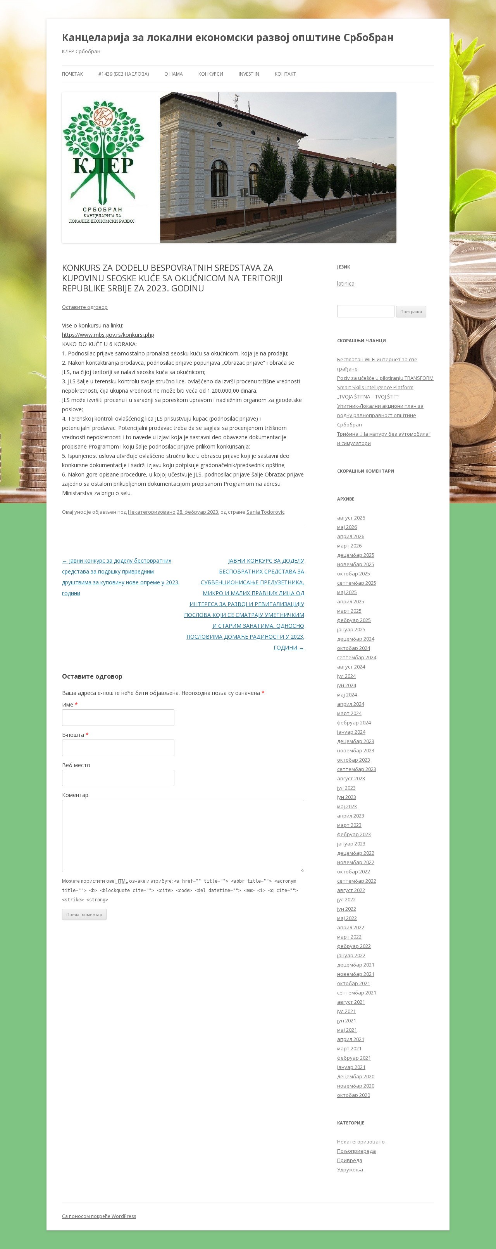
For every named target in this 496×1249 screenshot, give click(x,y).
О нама (173, 74)
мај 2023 (347, 806)
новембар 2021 (355, 973)
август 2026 (351, 517)
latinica (346, 283)
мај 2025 (347, 592)
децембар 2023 (355, 741)
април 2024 (350, 703)
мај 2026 (347, 526)
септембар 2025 (356, 582)
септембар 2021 (356, 992)
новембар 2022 (355, 862)
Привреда (349, 1160)
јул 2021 (346, 1011)
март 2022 (349, 936)
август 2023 (351, 778)
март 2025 (349, 610)
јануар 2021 (351, 1067)
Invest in (249, 74)
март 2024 (349, 713)
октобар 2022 (353, 871)
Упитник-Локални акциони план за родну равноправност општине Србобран (380, 415)
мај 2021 (347, 1029)
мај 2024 (347, 694)
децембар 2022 (355, 852)
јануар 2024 (351, 731)
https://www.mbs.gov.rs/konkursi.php (108, 334)
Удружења (350, 1169)
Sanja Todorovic (265, 511)
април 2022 (350, 927)
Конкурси (210, 74)
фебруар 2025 (354, 620)
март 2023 (349, 824)
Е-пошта (75, 734)
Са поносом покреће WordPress (99, 1216)
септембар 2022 (356, 880)
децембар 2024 (355, 638)
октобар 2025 (353, 573)
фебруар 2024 (354, 722)
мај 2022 (347, 918)
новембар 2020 (355, 1085)
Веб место (76, 765)
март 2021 (349, 1048)
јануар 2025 (351, 629)
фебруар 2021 (354, 1057)
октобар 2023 (353, 759)
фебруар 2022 (354, 945)
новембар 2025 (355, 564)
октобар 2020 (353, 1094)
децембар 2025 (355, 554)
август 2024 (351, 666)
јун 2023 (346, 796)
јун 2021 (346, 1020)
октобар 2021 (353, 983)
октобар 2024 (353, 647)
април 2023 (350, 815)
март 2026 (349, 545)
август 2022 (351, 890)
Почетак (72, 74)
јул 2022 (346, 899)
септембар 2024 (356, 657)
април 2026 (350, 536)
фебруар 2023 (354, 834)
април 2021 (350, 1039)
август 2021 (351, 1001)
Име (70, 704)
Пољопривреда (356, 1150)
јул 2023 (346, 787)
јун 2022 (346, 908)
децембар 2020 (355, 1076)
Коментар (75, 795)
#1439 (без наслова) (123, 74)
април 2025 (350, 601)
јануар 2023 (351, 843)
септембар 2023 (356, 769)
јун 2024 (346, 685)
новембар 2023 (355, 750)
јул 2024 (346, 675)
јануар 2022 (351, 955)
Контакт (285, 74)
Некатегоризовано (152, 511)
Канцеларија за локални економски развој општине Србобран (228, 37)
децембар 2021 (355, 964)
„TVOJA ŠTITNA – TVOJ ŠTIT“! (368, 396)
